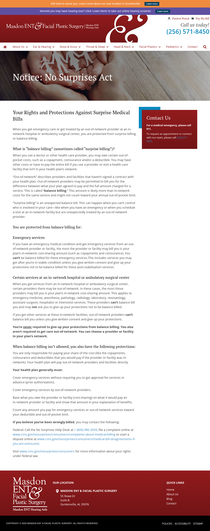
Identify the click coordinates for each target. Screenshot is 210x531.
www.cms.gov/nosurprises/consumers (47, 451)
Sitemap (198, 523)
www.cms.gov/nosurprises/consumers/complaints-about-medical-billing (64, 434)
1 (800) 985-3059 (85, 430)
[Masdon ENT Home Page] (52, 26)
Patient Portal (180, 18)
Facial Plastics (148, 47)
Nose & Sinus (68, 47)
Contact (192, 47)
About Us (18, 47)
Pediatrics (172, 47)
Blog (169, 499)
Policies (167, 523)
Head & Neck (122, 47)
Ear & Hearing (42, 47)
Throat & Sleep (95, 47)
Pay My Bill (202, 18)
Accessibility (183, 523)
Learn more (152, 4)
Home (170, 489)
